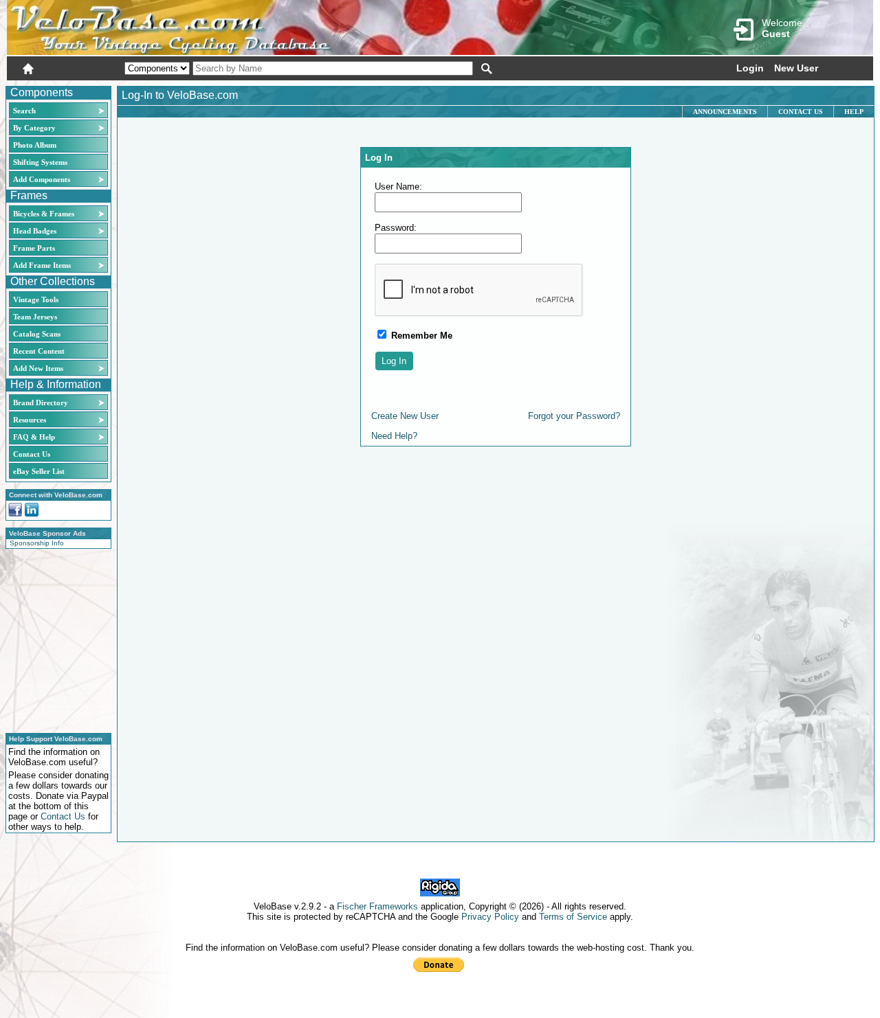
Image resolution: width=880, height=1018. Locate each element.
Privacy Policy (490, 917)
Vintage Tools (35, 299)
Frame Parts (34, 248)
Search (24, 110)
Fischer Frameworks (377, 906)
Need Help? (394, 436)
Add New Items (38, 368)
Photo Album (34, 145)
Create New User (405, 416)
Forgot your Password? (574, 416)
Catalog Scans (36, 334)
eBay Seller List (39, 471)
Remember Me (420, 335)
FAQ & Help (34, 437)
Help (854, 111)
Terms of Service (573, 917)
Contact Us (31, 454)
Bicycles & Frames (44, 214)
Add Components (41, 179)
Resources (29, 420)
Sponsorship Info (37, 543)
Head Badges (34, 231)
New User (796, 68)
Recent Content (39, 351)
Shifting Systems (40, 162)
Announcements (725, 111)
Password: (396, 228)
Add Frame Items (42, 265)
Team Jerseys (35, 317)
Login (750, 68)
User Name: (398, 186)
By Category (34, 128)
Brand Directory (40, 402)
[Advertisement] (54, 638)
